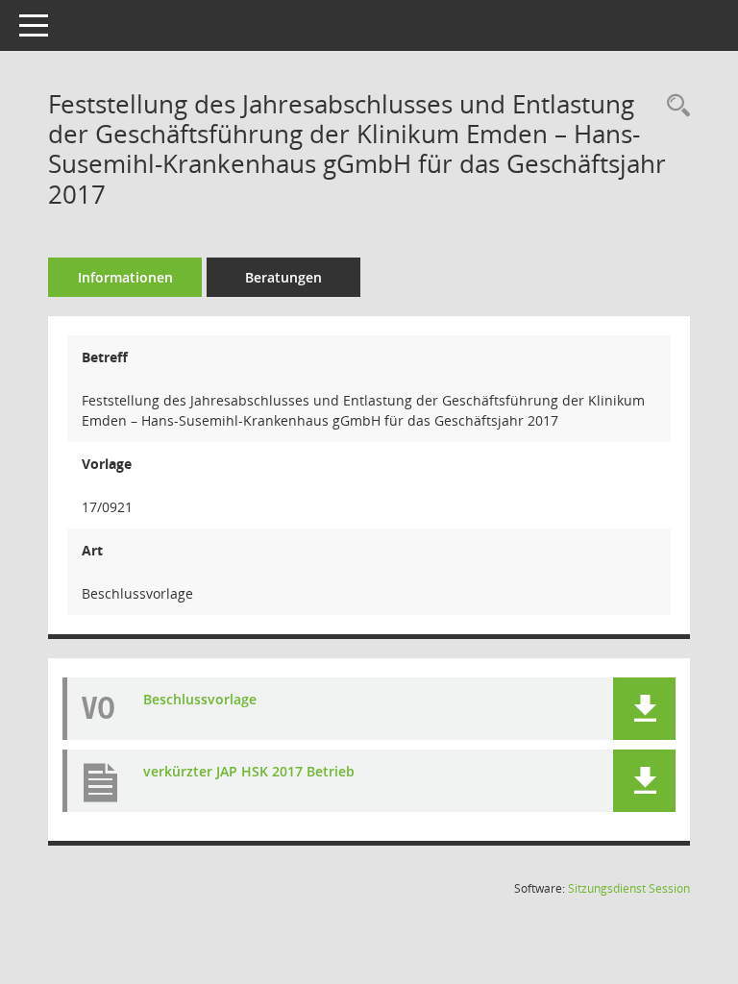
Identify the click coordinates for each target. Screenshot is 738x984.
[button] (644, 708)
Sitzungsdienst (629, 888)
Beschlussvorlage (200, 699)
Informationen (125, 277)
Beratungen (283, 277)
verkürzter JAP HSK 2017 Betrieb (249, 771)
